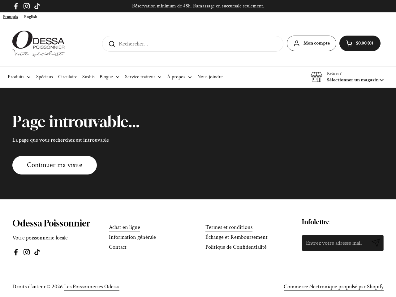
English (30, 16)
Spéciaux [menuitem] (44, 77)
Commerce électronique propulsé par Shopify (334, 286)
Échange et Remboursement (236, 237)
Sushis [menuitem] (88, 77)
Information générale (132, 237)
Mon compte (316, 43)
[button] (347, 77)
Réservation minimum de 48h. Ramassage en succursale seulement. (198, 6)
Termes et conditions (228, 227)
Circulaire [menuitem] (67, 77)
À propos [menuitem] (176, 77)
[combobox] (10, 16)
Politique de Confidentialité (236, 247)
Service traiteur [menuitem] (140, 77)
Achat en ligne (124, 227)
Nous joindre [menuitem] (210, 77)
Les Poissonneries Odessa (91, 286)
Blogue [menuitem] (106, 77)
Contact (118, 247)
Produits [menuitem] (16, 77)
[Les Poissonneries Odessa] (38, 44)
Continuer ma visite (54, 165)
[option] (31, 16)
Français (10, 16)
